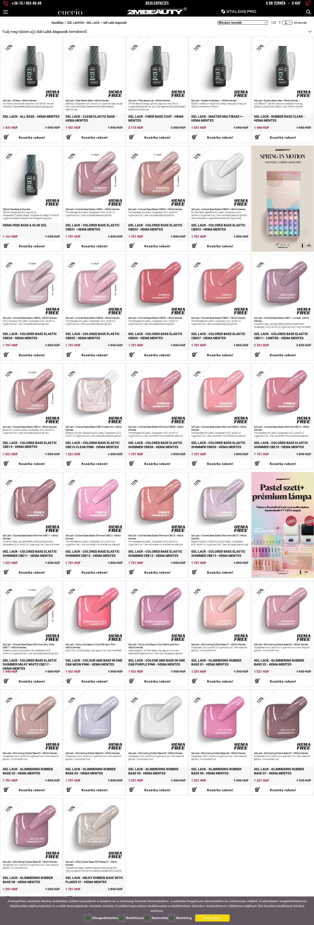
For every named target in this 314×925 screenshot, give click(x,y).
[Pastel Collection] (282, 199)
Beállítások (135, 918)
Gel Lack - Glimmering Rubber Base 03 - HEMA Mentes (28, 771)
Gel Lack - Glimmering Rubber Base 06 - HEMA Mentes (216, 771)
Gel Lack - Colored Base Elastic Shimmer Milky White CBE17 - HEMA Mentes (30, 665)
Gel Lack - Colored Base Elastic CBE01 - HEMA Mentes (93, 227)
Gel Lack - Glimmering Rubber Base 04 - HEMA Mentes (91, 771)
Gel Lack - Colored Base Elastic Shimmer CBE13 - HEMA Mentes (155, 553)
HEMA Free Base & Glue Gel (25, 225)
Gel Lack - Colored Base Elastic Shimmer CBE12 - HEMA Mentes (93, 553)
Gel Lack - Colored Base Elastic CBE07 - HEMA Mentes (218, 336)
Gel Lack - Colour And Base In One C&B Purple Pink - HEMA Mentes (156, 662)
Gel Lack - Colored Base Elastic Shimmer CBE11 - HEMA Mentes (30, 553)
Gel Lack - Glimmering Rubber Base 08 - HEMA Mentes (28, 880)
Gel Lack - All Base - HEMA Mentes (31, 116)
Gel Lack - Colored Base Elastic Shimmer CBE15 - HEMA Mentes (218, 553)
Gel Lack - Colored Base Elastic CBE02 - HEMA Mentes (155, 227)
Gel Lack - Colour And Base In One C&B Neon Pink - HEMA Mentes (94, 662)
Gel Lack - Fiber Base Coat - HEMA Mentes (155, 119)
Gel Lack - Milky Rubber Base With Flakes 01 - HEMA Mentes (94, 880)
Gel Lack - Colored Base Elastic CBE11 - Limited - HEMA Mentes (281, 336)
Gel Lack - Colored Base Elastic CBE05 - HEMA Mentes (93, 336)
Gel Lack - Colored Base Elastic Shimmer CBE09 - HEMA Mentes (218, 445)
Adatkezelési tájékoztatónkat (30, 906)
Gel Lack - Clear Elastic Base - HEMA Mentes (91, 119)
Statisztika (160, 918)
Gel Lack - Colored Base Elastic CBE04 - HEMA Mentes (30, 336)
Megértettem (212, 918)
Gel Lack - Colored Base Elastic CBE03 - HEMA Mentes (218, 227)
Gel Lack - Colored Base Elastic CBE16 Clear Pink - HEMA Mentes (93, 445)
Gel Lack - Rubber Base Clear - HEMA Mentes (279, 119)
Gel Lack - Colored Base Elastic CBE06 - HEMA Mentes (155, 336)
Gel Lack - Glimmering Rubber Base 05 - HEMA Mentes (153, 771)
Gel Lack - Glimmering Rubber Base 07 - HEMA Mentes (279, 771)
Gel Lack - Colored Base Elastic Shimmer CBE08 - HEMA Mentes (155, 445)
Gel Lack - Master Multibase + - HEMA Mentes (217, 119)
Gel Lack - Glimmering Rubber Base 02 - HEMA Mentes (279, 662)
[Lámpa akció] (282, 525)
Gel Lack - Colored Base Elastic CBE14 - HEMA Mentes (30, 445)
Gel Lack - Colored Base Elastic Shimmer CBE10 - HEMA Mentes (281, 445)
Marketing (184, 918)
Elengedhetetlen (105, 918)
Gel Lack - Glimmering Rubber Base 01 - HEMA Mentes (216, 662)
